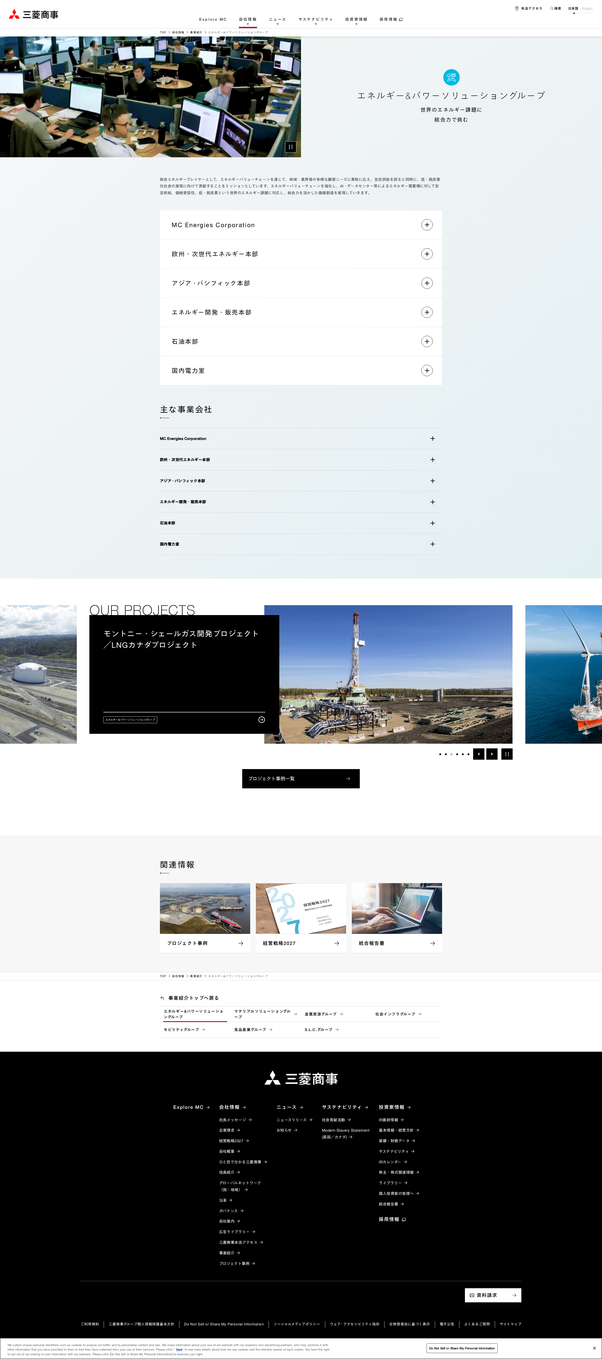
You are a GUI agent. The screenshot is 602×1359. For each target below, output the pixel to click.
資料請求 (487, 1295)
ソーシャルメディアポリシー (296, 1324)
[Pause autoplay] (507, 754)
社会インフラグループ (395, 1014)
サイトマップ (511, 1324)
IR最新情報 (388, 1120)
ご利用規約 (90, 1324)
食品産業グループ (250, 1029)
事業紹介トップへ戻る (193, 998)
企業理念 (227, 1130)
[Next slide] (492, 754)
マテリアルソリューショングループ (262, 1014)
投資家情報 (356, 19)
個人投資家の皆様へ (396, 1193)
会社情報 (248, 19)
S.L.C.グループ (319, 1029)
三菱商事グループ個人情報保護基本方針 (141, 1324)
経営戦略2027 (231, 1140)
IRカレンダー (390, 1162)
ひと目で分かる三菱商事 (240, 1162)
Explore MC (213, 19)
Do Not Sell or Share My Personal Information (224, 1324)
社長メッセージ (232, 1120)
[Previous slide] (478, 754)
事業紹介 (196, 32)
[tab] (440, 754)
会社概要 (227, 1151)
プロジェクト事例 (234, 1263)
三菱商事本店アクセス (238, 1242)
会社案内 (227, 1221)
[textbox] (555, 8)
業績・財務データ (394, 1140)
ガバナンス (228, 1211)
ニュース (278, 19)
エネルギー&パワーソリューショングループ (194, 1014)
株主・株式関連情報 (396, 1172)
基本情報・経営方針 (396, 1130)
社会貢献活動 (333, 1120)
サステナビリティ (316, 19)
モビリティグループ (181, 1029)
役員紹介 (227, 1172)
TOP (163, 32)
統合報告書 (388, 1204)
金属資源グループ (321, 1014)
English (587, 8)
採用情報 (389, 19)
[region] (301, 1348)
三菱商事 (33, 14)
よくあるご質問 (477, 1324)
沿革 (223, 1200)
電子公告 (447, 1324)
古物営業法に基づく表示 (409, 1324)
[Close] (594, 1348)
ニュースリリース (292, 1120)
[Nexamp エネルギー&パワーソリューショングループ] (301, 674)
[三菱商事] (301, 1078)
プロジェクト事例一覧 (271, 779)
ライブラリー (390, 1183)
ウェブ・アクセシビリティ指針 (355, 1324)
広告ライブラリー (234, 1231)
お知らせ (284, 1130)
